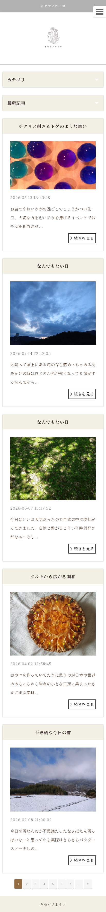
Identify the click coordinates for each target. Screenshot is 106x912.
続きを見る (84, 238)
